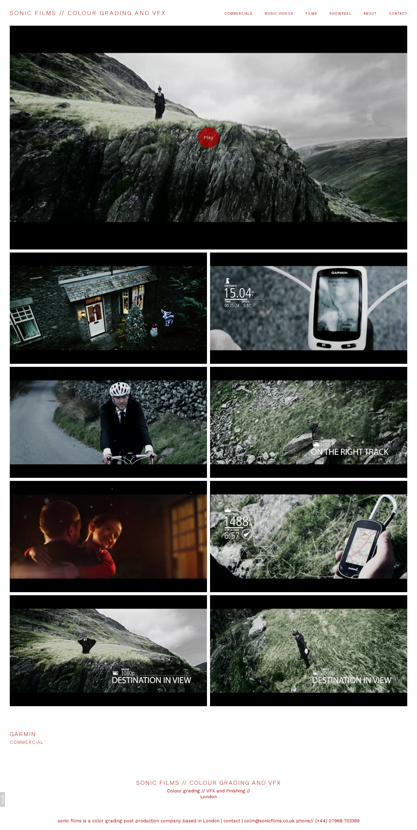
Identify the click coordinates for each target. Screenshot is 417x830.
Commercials (238, 14)
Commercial (27, 742)
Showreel (340, 14)
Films (311, 14)
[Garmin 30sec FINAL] (208, 137)
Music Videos (279, 14)
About (370, 14)
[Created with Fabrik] (2, 799)
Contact (398, 14)
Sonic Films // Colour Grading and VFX (208, 782)
